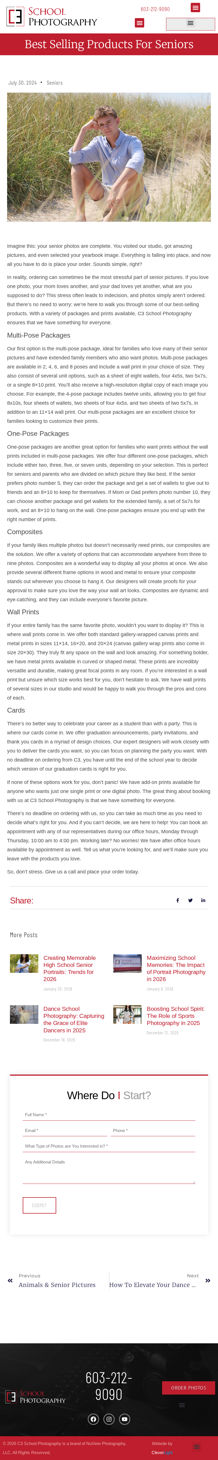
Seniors (55, 82)
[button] (195, 7)
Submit (39, 1205)
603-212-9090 (155, 8)
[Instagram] (109, 1419)
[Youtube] (124, 1419)
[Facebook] (93, 1419)
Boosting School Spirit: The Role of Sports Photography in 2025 (175, 1015)
